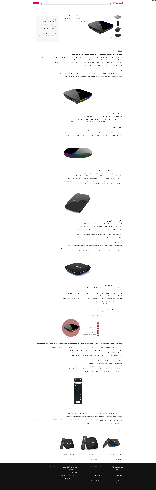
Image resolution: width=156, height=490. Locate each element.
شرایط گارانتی (120, 480)
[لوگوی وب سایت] (118, 3)
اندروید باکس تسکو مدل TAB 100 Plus (70, 454)
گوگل (68, 181)
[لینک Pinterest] (67, 478)
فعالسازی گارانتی (119, 478)
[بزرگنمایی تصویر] (111, 37)
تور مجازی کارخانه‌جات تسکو (94, 483)
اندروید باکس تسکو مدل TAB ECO (93, 454)
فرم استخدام (97, 478)
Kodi (85, 343)
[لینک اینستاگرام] (69, 478)
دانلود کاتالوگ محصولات (95, 480)
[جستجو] (41, 3)
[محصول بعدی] (118, 10)
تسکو (102, 60)
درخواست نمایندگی (119, 483)
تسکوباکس (120, 457)
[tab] (120, 50)
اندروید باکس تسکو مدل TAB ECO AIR (114, 454)
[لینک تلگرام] (64, 478)
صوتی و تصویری (74, 457)
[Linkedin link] (66, 478)
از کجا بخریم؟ (36, 3)
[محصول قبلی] (121, 10)
